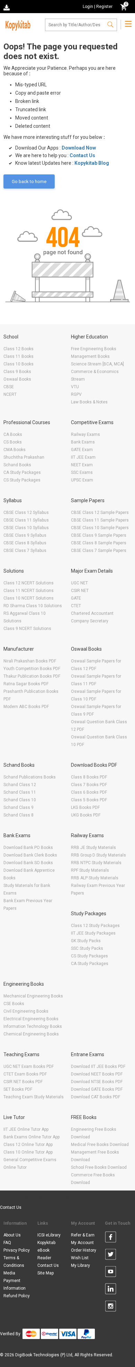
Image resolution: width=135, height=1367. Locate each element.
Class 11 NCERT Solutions (28, 590)
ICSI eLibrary (49, 1235)
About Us (12, 1235)
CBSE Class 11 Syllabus (26, 520)
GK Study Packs (86, 940)
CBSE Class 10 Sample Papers (100, 527)
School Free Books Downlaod (99, 1167)
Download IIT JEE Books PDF (98, 1066)
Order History (83, 1250)
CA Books (12, 434)
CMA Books (14, 449)
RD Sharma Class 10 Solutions (32, 605)
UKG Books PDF (85, 815)
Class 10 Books (18, 364)
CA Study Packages (22, 472)
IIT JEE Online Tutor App (25, 1129)
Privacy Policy (16, 1250)
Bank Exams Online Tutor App (31, 1137)
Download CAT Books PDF (95, 1096)
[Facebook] (110, 1238)
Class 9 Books (17, 371)
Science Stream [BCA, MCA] (97, 364)
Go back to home (29, 181)
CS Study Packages (21, 480)
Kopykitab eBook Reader (46, 1250)
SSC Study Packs (87, 948)
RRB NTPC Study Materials (96, 862)
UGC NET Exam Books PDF (28, 1066)
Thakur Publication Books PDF (31, 676)
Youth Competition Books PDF (31, 668)
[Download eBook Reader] (7, 7)
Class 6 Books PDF (89, 792)
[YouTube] (110, 1273)
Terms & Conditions (13, 1261)
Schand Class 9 (18, 807)
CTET (76, 605)
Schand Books (17, 464)
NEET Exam (82, 464)
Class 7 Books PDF (89, 784)
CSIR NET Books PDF (23, 1081)
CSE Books (13, 1003)
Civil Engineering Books (25, 1011)
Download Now (79, 148)
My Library (80, 1265)
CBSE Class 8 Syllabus (24, 543)
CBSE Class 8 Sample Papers (98, 543)
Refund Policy (16, 1295)
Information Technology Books (32, 1026)
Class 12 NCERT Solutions (28, 583)
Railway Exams (85, 434)
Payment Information (14, 1284)
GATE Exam (82, 449)
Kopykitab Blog (91, 163)
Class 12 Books (18, 348)
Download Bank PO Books (28, 847)
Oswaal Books (17, 379)
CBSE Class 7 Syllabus (24, 550)
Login (88, 6)
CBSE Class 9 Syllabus (24, 535)
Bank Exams (83, 442)
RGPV (76, 394)
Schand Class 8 (18, 815)
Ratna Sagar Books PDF (25, 683)
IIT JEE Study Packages (93, 933)
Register (104, 6)
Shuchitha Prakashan (23, 457)
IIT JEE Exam (83, 457)
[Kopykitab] (16, 24)
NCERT (10, 394)
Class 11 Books (18, 356)
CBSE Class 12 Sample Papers (100, 512)
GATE (76, 598)
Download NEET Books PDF (97, 1074)
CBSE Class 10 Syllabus (26, 527)
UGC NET (79, 583)
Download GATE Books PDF (97, 1089)
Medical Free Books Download (100, 1144)
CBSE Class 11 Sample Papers (100, 520)
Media (9, 1273)
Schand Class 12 (19, 784)
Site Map (45, 1273)
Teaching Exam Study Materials (33, 1096)
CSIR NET (80, 590)
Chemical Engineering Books (31, 1034)
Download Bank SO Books (28, 862)
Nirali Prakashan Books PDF (29, 661)
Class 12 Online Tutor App (28, 1144)
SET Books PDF (17, 1089)
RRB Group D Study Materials (98, 855)
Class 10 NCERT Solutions (28, 598)
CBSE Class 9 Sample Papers (98, 535)
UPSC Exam (82, 480)
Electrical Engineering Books (30, 1018)
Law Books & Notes (89, 402)
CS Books (12, 442)
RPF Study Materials (90, 870)
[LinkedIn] (110, 1290)
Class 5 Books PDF (89, 799)
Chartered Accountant (92, 613)
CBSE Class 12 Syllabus (26, 512)
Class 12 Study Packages (95, 925)
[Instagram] (110, 1307)
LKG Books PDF (85, 807)
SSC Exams (82, 472)
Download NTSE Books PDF (97, 1081)
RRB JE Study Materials (93, 847)
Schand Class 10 (19, 799)
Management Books (90, 356)
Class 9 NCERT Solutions (27, 628)
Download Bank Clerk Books (30, 855)
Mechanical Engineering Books (33, 996)
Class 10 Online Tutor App (28, 1152)
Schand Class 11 (19, 792)
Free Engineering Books (93, 348)
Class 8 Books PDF (89, 777)
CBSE (8, 386)
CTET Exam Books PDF (25, 1074)
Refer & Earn (82, 1235)
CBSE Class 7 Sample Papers (98, 550)
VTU (75, 386)
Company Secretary (89, 621)
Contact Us (82, 155)
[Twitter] (110, 1255)
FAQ (7, 1242)
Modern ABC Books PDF (26, 706)
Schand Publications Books (29, 777)
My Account (82, 1242)
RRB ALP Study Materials (94, 878)
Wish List (80, 1257)
